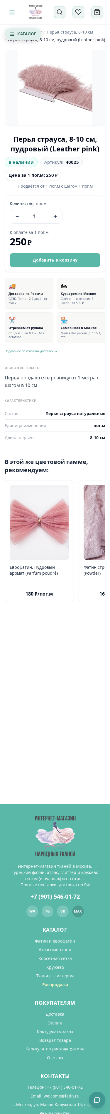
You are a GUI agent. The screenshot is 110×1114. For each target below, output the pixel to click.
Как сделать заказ (55, 1031)
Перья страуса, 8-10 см (70, 32)
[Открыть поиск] (59, 12)
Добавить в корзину (55, 260)
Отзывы (55, 1057)
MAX (78, 911)
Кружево (55, 967)
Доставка (55, 1014)
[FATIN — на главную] (35, 12)
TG (47, 911)
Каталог (26, 34)
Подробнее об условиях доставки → (31, 351)
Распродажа (55, 984)
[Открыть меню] (12, 12)
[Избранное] (78, 12)
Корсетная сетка (55, 958)
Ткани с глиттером (55, 976)
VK (62, 911)
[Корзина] (97, 12)
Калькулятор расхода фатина (55, 1049)
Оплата (55, 1023)
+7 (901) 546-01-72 (55, 896)
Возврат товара (55, 1040)
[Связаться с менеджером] (97, 1100)
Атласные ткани (55, 949)
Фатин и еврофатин (55, 941)
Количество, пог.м (28, 203)
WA (32, 911)
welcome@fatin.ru (61, 1096)
